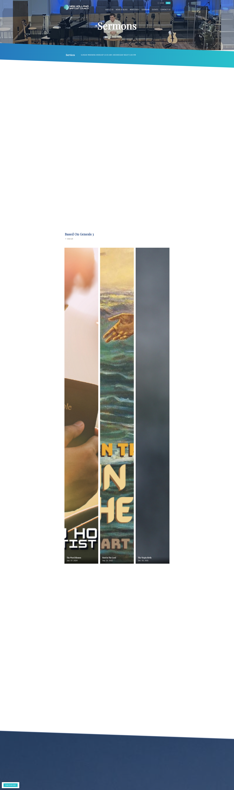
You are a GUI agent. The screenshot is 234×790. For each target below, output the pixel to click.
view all (70, 239)
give (168, 3)
